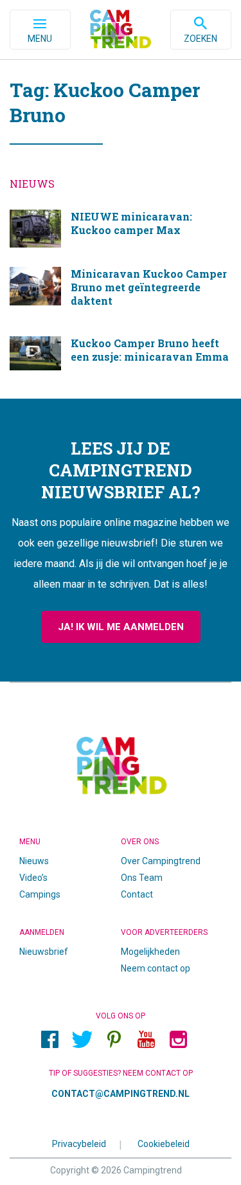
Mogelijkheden (150, 951)
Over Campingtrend (161, 861)
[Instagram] (178, 1039)
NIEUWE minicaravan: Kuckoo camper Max (120, 229)
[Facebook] (50, 1039)
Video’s (33, 878)
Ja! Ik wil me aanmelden (121, 627)
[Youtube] (146, 1039)
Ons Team (142, 878)
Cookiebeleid (164, 1144)
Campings (39, 894)
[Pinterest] (114, 1039)
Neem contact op (155, 968)
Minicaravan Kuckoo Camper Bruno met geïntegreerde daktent (120, 292)
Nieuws (34, 861)
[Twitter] (82, 1039)
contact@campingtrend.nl (120, 1094)
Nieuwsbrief (43, 951)
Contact (137, 894)
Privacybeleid (79, 1144)
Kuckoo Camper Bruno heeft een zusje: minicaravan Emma (120, 354)
